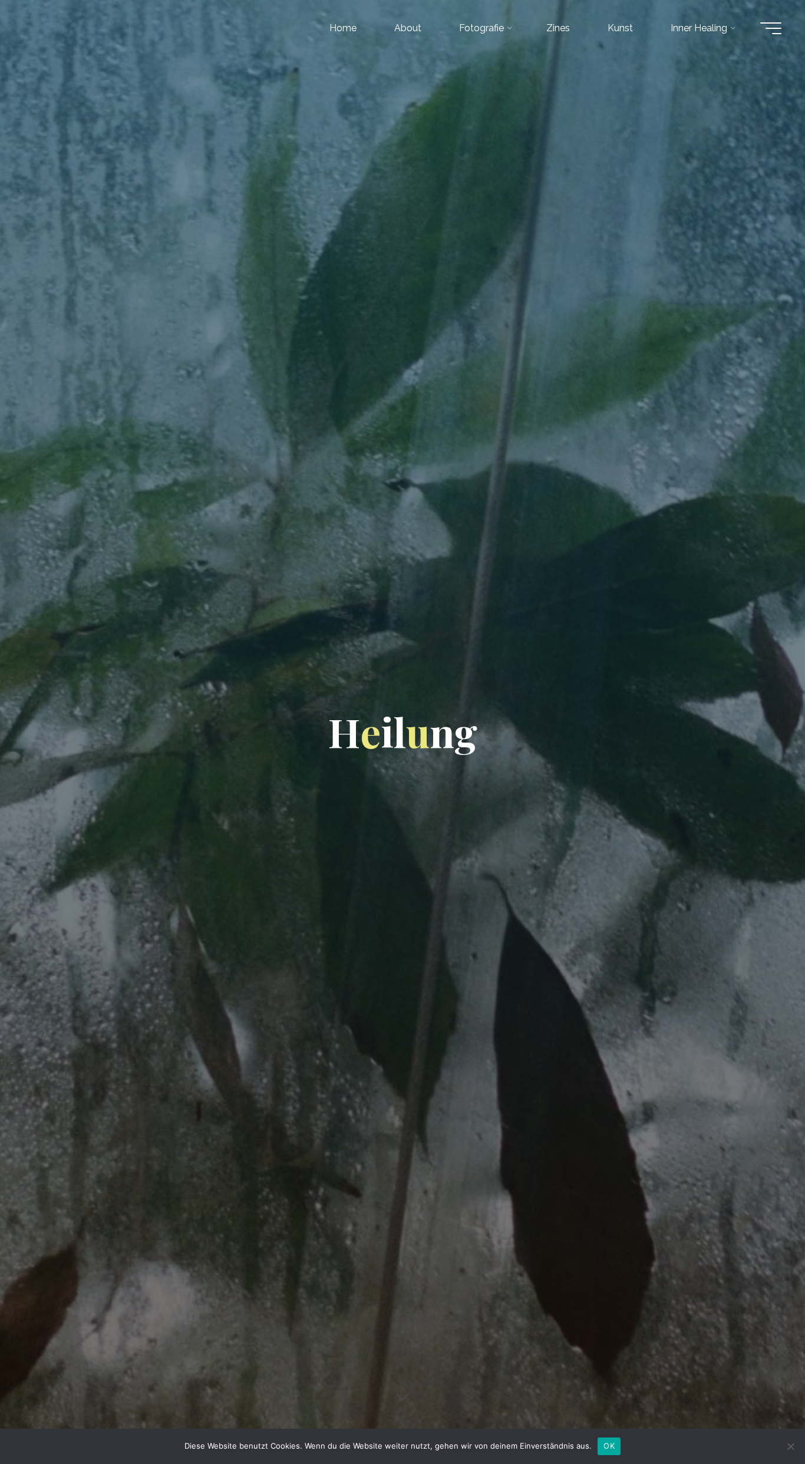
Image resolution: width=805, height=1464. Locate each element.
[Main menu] (770, 28)
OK (609, 1445)
